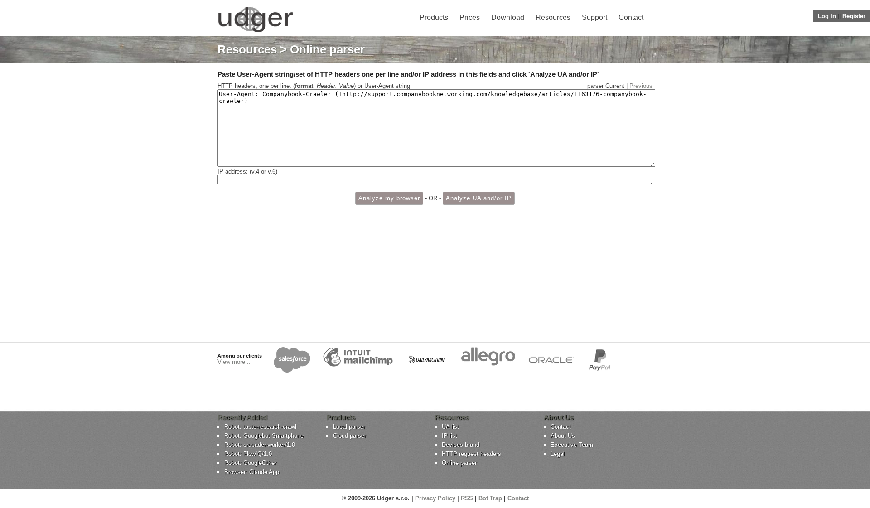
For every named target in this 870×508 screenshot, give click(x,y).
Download (507, 17)
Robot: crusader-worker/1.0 (259, 444)
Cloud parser (349, 435)
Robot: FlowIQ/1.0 (248, 453)
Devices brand (460, 444)
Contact (631, 17)
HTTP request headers (471, 453)
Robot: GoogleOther (250, 463)
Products (434, 17)
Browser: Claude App (251, 472)
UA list (450, 426)
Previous (640, 85)
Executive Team (572, 444)
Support (594, 17)
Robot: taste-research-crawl (260, 426)
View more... (234, 361)
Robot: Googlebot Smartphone (264, 435)
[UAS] (255, 32)
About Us (563, 435)
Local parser (349, 426)
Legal (558, 453)
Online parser (459, 463)
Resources (553, 17)
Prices (469, 17)
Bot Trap (490, 498)
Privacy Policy (435, 498)
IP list (449, 435)
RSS (467, 498)
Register (853, 16)
